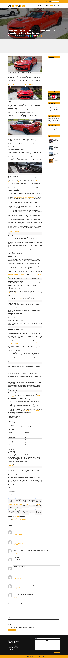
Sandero (49, 121)
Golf (53, 120)
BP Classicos (50, 110)
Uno (57, 121)
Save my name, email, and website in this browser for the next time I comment (22, 627)
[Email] (39, 36)
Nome (9, 617)
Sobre (43, 1)
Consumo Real (46, 5)
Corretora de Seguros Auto (55, 107)
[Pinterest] (34, 36)
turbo (56, 121)
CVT (48, 119)
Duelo (41, 5)
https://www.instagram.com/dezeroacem (20, 520)
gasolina (50, 120)
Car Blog (55, 106)
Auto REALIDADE (51, 106)
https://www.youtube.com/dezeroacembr (19, 518)
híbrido (58, 120)
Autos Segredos (50, 107)
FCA (55, 119)
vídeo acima (20, 181)
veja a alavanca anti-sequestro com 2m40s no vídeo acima (24, 197)
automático (49, 118)
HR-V (56, 120)
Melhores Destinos (20, 111)
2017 (49, 117)
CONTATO (46, 1)
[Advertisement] (34, 45)
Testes (51, 5)
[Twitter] (29, 36)
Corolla (58, 118)
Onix (52, 121)
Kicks (50, 121)
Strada (51, 121)
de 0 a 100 (21, 298)
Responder (15, 535)
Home (38, 5)
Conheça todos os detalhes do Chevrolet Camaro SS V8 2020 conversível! (23, 84)
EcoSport (53, 119)
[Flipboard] (36, 36)
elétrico (56, 119)
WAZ (54, 129)
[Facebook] (27, 36)
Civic (56, 118)
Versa (58, 121)
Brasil (53, 118)
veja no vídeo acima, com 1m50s (29, 155)
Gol (52, 120)
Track (10, 268)
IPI (48, 121)
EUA (54, 119)
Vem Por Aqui (55, 128)
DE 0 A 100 (17, 516)
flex (57, 119)
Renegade (58, 121)
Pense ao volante (56, 109)
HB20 (55, 120)
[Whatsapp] (30, 36)
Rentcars (31, 109)
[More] (41, 36)
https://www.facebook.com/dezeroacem (19, 519)
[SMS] (38, 36)
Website (9, 624)
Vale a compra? (56, 5)
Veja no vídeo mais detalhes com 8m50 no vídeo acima (17, 274)
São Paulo (53, 121)
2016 (48, 117)
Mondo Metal (50, 129)
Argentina (58, 117)
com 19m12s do (14, 181)
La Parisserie (50, 128)
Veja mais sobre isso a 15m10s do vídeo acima (32, 410)
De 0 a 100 (11, 74)
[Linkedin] (32, 36)
